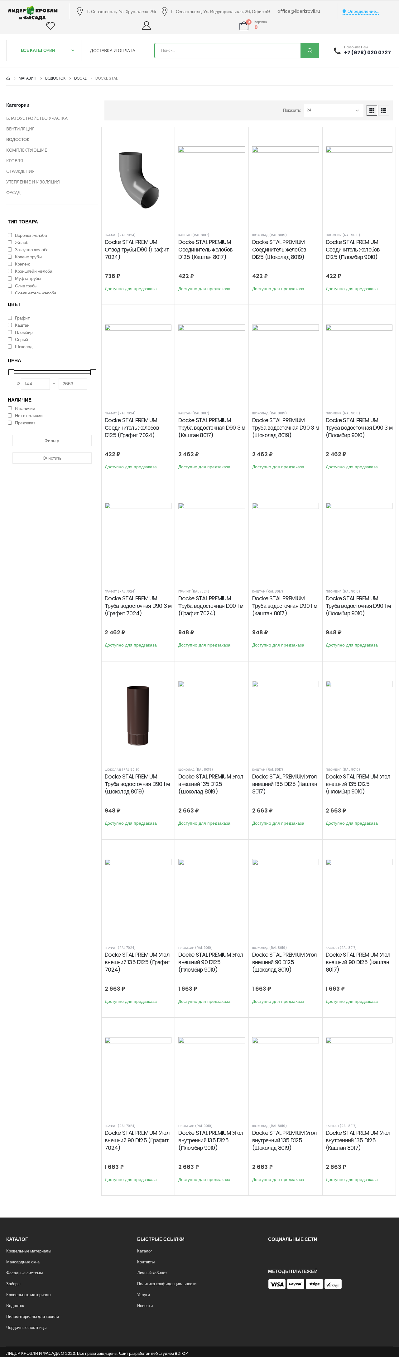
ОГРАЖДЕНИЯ (20, 171)
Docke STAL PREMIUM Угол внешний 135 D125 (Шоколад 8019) (210, 784)
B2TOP (181, 1353)
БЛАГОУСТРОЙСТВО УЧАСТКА (36, 118)
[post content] (138, 180)
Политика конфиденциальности (166, 1284)
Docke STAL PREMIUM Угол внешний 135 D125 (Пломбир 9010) (358, 784)
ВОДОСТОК (18, 139)
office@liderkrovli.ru (298, 11)
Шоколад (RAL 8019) (269, 235)
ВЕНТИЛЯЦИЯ (20, 129)
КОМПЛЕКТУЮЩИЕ (26, 150)
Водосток (15, 1306)
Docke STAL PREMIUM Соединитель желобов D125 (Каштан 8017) (205, 249)
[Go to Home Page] (8, 78)
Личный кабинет (152, 1273)
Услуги (143, 1295)
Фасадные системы (24, 1273)
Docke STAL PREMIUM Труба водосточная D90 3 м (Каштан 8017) (211, 427)
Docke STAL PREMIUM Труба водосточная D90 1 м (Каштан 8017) (284, 605)
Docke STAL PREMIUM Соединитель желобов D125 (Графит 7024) (132, 427)
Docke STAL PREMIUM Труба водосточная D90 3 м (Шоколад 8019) (285, 427)
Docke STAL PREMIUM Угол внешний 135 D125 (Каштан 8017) (284, 784)
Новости (145, 1306)
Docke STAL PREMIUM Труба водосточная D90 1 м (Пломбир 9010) (358, 605)
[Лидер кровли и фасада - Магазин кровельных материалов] (33, 13)
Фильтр (52, 440)
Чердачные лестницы (26, 1327)
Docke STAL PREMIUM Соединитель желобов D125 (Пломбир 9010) (353, 249)
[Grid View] (372, 110)
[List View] (383, 110)
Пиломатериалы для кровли (32, 1317)
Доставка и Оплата (112, 50)
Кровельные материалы (28, 1251)
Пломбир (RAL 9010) (343, 235)
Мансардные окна (23, 1262)
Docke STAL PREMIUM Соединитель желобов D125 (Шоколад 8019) (279, 249)
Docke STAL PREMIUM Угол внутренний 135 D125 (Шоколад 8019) (284, 1140)
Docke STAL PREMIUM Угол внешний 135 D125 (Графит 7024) (137, 962)
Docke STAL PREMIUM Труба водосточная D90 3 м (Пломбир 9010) (359, 427)
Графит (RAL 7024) (120, 235)
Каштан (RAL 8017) (193, 235)
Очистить (52, 458)
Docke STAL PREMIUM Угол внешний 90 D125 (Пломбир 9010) (210, 962)
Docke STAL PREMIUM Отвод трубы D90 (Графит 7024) (137, 249)
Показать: (292, 110)
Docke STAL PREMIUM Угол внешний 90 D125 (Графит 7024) (137, 1140)
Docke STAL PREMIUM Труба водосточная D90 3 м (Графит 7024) (138, 605)
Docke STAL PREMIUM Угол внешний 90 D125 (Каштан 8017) (358, 962)
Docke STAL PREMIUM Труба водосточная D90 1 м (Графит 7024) (210, 605)
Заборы (13, 1284)
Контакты (146, 1262)
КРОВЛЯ (14, 161)
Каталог (144, 1251)
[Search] (309, 50)
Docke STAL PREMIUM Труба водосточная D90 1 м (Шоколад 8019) (137, 784)
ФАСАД (13, 192)
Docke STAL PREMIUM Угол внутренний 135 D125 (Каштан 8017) (358, 1140)
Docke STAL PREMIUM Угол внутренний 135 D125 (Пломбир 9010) (210, 1140)
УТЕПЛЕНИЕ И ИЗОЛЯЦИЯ (33, 182)
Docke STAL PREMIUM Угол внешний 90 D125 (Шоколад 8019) (284, 962)
